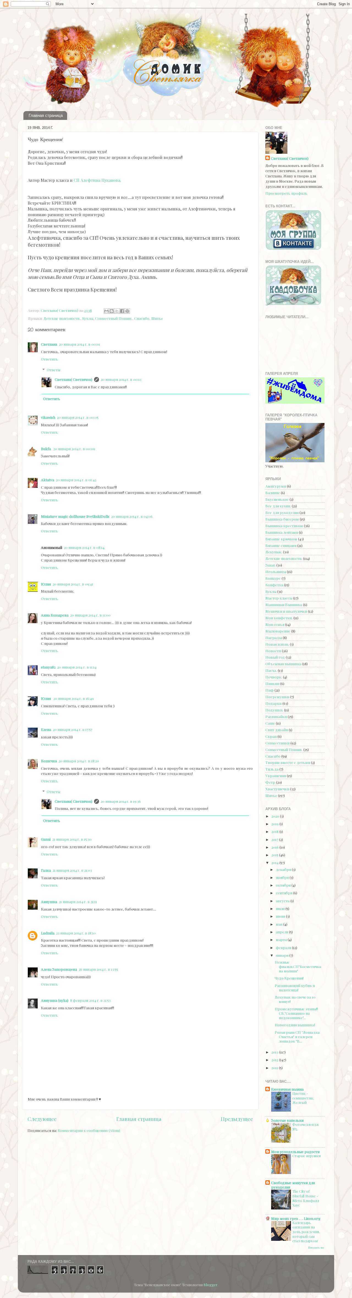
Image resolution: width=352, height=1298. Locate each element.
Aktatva (47, 479)
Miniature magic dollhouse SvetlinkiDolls (75, 516)
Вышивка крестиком (284, 525)
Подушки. (274, 709)
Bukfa (46, 448)
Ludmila (47, 932)
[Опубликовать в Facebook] (122, 311)
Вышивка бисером (282, 518)
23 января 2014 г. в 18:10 (76, 932)
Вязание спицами (280, 545)
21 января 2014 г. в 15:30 (72, 839)
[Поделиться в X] (117, 311)
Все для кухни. (278, 505)
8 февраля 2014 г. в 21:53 (90, 1000)
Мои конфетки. (279, 617)
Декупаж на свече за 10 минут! (295, 999)
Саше (270, 723)
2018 (275, 831)
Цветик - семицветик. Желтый (303, 1098)
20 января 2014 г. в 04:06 (132, 516)
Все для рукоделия (282, 512)
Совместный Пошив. (113, 318)
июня (281, 916)
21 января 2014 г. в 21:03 (72, 870)
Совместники (277, 742)
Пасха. (271, 670)
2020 (275, 815)
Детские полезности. (61, 318)
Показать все (316, 1247)
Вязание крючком (281, 538)
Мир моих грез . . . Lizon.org (295, 1218)
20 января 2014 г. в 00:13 (121, 379)
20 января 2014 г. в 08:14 (84, 547)
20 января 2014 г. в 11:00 (90, 614)
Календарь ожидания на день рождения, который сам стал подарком (306, 1231)
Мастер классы (278, 597)
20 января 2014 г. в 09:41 (73, 583)
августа (283, 900)
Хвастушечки (277, 788)
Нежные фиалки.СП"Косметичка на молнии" (298, 966)
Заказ (270, 564)
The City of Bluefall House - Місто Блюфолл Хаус (305, 1198)
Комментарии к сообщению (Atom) (89, 1130)
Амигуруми (275, 485)
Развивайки (276, 716)
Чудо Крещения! (289, 977)
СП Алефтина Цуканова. (97, 180)
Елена (46, 729)
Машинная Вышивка (283, 604)
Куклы (87, 318)
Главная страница (46, 115)
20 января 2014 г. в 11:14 (77, 666)
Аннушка (49, 901)
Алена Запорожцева (59, 969)
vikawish (48, 417)
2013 (275, 1051)
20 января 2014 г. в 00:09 (74, 448)
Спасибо (141, 318)
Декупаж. (273, 551)
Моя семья (274, 624)
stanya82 (48, 666)
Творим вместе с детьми (287, 762)
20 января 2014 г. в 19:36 (121, 801)
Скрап (271, 736)
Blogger (211, 1284)
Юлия (46, 583)
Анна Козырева (54, 614)
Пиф (269, 690)
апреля (282, 931)
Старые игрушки (306, 1155)
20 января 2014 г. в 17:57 (72, 729)
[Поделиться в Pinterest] (127, 311)
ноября (283, 877)
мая (279, 924)
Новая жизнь (277, 644)
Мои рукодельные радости (295, 1151)
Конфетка (274, 584)
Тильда (272, 768)
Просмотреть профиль (286, 193)
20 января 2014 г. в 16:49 (73, 698)
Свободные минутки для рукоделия (293, 1184)
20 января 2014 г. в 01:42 (76, 479)
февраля (284, 947)
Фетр (270, 782)
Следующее (42, 1118)
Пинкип (272, 683)
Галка (46, 870)
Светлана (49, 344)
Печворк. (273, 676)
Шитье (157, 318)
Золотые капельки (287, 1120)
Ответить (49, 358)
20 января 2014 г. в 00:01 (79, 344)
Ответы (53, 369)
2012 (275, 1059)
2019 (275, 823)
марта (282, 939)
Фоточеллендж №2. (305, 1126)
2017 (275, 839)
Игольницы (275, 571)
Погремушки (277, 696)
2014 (275, 862)
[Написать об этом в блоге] (111, 311)
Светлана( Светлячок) (73, 379)
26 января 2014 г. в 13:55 (98, 969)
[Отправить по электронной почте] (106, 311)
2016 (275, 847)
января (282, 955)
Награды (273, 637)
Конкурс (273, 578)
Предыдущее (237, 1118)
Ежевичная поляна (287, 1089)
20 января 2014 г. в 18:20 (79, 760)
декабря (284, 869)
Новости (273, 650)
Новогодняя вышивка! (295, 1024)
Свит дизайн (276, 729)
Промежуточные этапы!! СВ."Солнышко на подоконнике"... (296, 1013)
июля (280, 908)
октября (284, 884)
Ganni (46, 839)
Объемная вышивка (283, 663)
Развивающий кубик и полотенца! (295, 987)
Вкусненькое (277, 499)
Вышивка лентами (281, 532)
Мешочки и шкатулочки (286, 611)
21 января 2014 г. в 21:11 (78, 901)
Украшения (275, 775)
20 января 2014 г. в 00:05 (77, 417)
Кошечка (49, 760)
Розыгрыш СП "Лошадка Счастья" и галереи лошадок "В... (297, 1036)
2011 (275, 1067)
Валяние (272, 492)
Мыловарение (277, 630)
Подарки (273, 703)
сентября (284, 892)
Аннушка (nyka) (54, 1000)
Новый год (275, 656)
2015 (275, 854)
